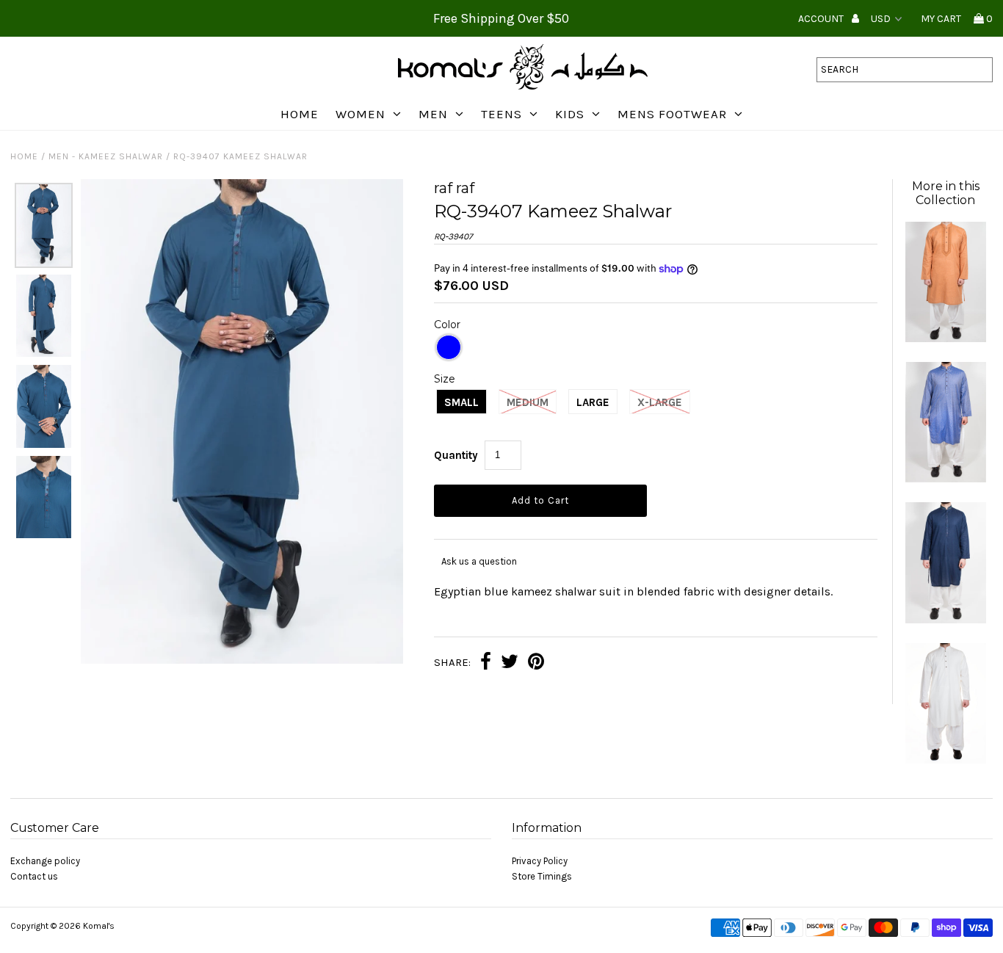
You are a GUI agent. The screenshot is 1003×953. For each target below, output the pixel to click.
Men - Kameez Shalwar (105, 156)
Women (360, 113)
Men (433, 113)
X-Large (659, 402)
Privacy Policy (540, 860)
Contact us (34, 876)
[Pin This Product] (536, 663)
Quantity (456, 455)
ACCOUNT (822, 18)
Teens (501, 113)
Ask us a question (479, 561)
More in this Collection (946, 193)
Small (461, 402)
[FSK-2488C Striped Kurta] (945, 479)
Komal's (99, 926)
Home (299, 113)
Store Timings (542, 876)
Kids (569, 113)
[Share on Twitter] (509, 663)
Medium (527, 402)
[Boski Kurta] (945, 760)
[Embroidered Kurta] (945, 338)
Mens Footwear (672, 113)
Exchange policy (45, 860)
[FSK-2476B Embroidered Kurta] (945, 620)
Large (592, 402)
